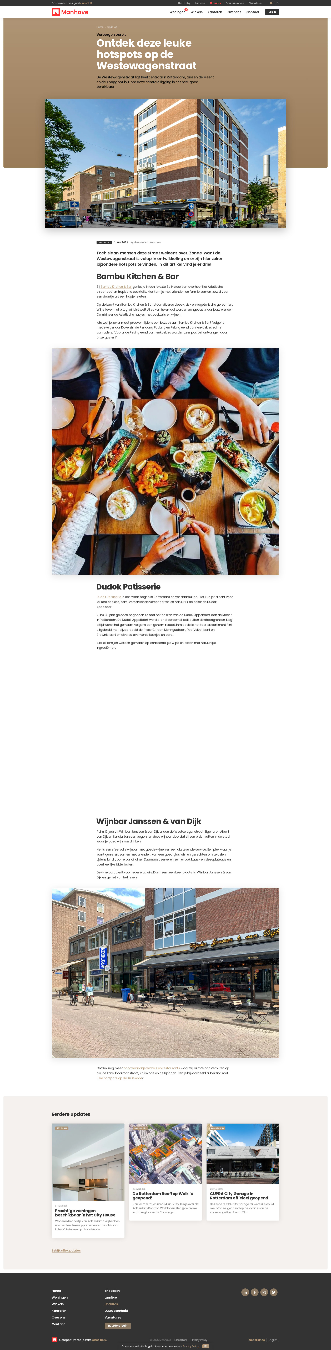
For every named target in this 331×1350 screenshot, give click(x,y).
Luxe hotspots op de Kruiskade (119, 1078)
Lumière (200, 3)
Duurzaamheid (235, 3)
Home (56, 1291)
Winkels (58, 1304)
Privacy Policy (199, 1340)
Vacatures (255, 3)
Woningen (60, 1297)
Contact (58, 1324)
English (273, 1340)
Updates (215, 3)
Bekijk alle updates (66, 1250)
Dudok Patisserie (109, 597)
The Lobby (184, 3)
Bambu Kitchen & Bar (116, 286)
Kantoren (59, 1311)
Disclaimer (180, 1340)
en (278, 3)
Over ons (59, 1317)
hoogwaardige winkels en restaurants (151, 1068)
